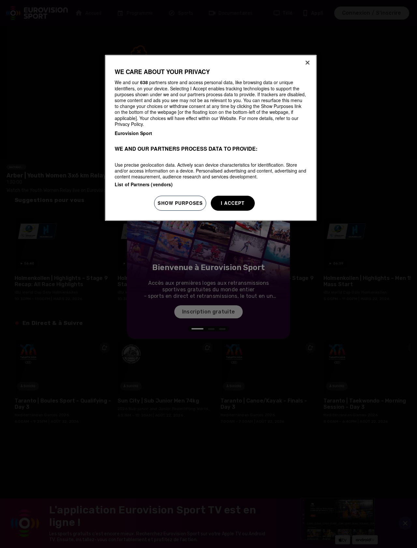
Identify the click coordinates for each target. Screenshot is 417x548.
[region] (211, 138)
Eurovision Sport (133, 133)
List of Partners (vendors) (144, 184)
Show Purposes (180, 203)
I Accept (233, 203)
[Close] (307, 62)
